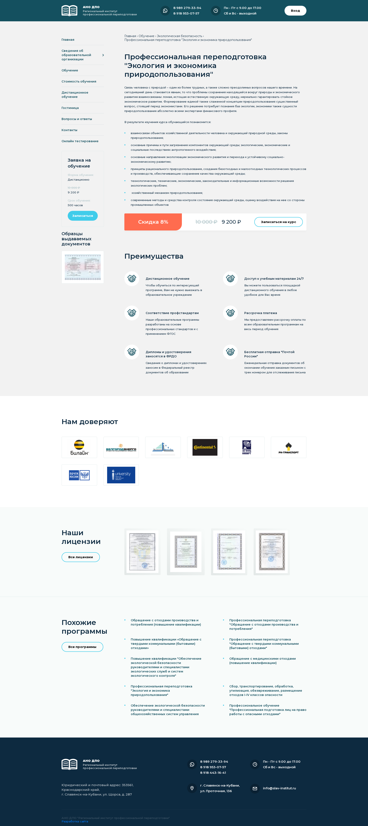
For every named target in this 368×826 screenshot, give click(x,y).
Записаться (82, 216)
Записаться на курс (278, 222)
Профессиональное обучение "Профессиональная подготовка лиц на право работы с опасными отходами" (267, 710)
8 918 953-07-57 (186, 13)
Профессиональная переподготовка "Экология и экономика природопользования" (161, 690)
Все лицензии (80, 557)
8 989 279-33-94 (187, 8)
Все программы (82, 647)
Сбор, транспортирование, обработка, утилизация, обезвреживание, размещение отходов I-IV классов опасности (265, 690)
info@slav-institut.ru (279, 788)
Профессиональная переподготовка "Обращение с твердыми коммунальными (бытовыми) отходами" (264, 644)
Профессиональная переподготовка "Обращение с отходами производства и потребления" (263, 624)
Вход (295, 11)
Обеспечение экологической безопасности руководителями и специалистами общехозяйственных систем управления (168, 710)
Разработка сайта (75, 821)
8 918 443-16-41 (213, 773)
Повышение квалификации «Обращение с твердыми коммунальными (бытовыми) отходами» (166, 644)
